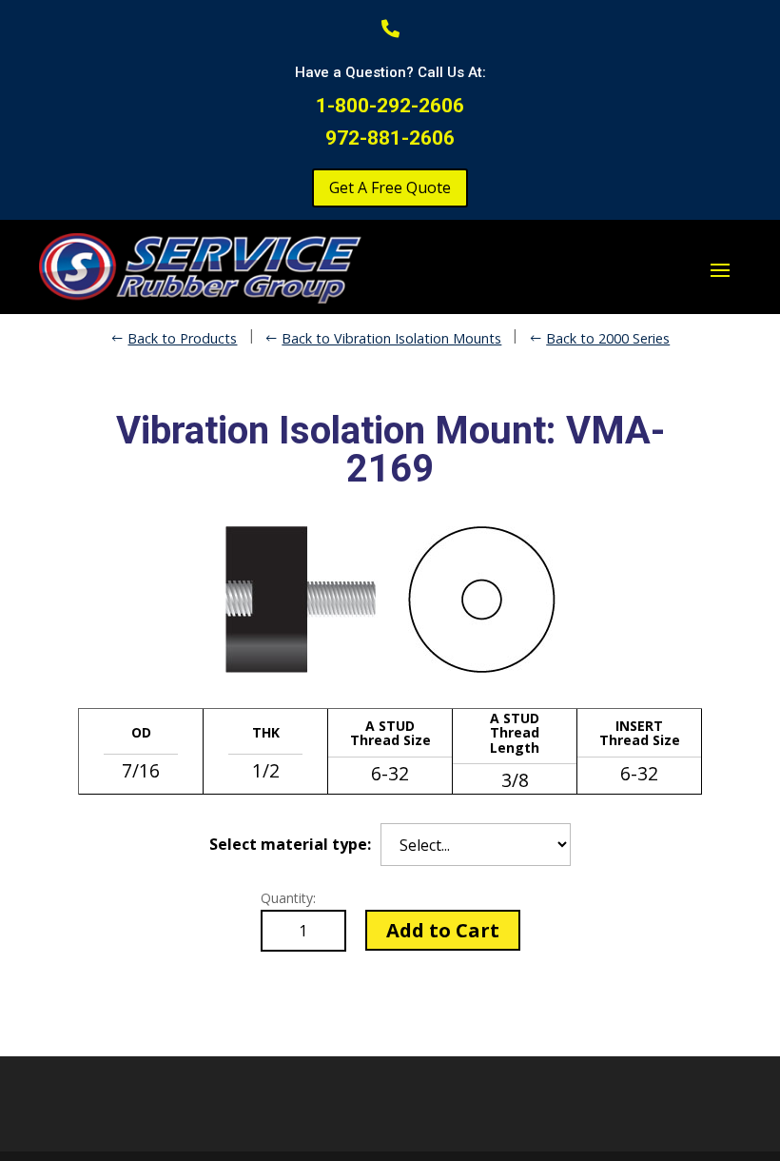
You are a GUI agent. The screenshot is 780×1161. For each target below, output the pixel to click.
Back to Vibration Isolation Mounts (391, 338)
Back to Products (182, 338)
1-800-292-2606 (390, 105)
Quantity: (288, 898)
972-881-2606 (390, 138)
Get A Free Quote (390, 187)
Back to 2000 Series (608, 338)
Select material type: (290, 844)
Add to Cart (442, 930)
